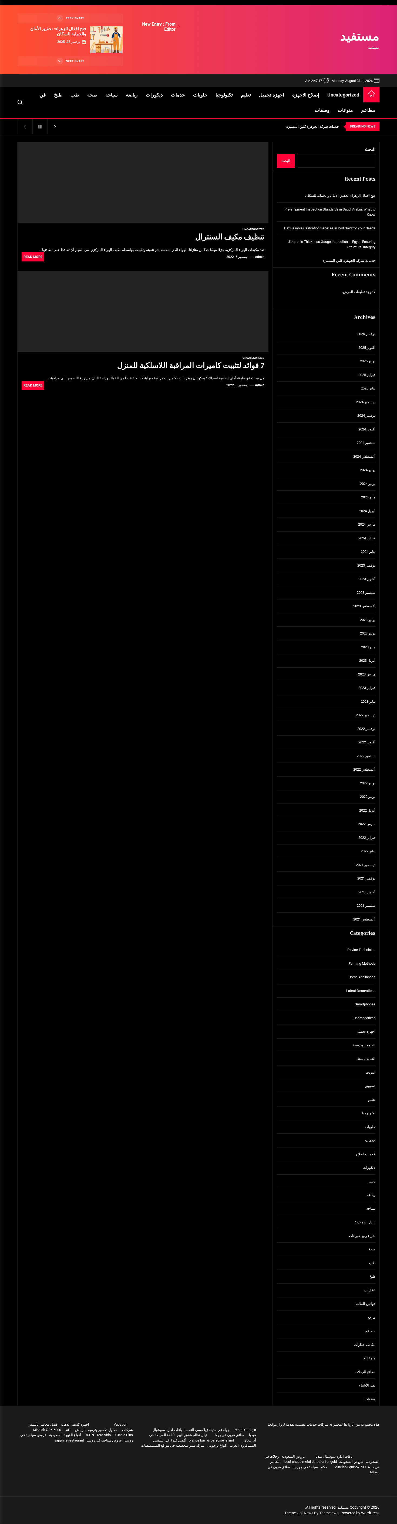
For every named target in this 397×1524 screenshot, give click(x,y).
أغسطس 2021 (364, 919)
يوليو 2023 (367, 620)
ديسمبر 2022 (365, 715)
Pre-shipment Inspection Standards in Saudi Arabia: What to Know (329, 212)
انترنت (370, 1072)
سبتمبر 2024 (366, 443)
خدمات (178, 95)
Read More (32, 257)
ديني (372, 1181)
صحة (92, 95)
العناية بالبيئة (366, 1059)
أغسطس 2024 (364, 456)
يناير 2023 (368, 701)
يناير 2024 (368, 552)
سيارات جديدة (365, 1222)
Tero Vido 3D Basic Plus (114, 1435)
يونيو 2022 (367, 797)
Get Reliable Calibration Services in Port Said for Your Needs (329, 228)
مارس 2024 (366, 524)
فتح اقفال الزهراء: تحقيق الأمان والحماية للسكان (58, 31)
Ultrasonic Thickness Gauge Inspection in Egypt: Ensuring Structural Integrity (331, 244)
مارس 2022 (366, 824)
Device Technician (361, 950)
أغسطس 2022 (364, 769)
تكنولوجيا (224, 95)
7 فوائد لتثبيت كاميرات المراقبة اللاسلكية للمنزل (190, 365)
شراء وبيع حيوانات (362, 1236)
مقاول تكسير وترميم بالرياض (96, 1430)
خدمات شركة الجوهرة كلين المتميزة (349, 260)
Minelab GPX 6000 (47, 1430)
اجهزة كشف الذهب (75, 1424)
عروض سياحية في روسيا (104, 1440)
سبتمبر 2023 (366, 593)
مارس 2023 (366, 674)
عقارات (369, 1290)
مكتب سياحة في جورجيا (309, 1467)
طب (74, 95)
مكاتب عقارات (364, 1345)
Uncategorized (343, 95)
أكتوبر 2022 (366, 742)
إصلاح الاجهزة (305, 95)
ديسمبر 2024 (365, 402)
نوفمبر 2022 (366, 729)
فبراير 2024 (366, 538)
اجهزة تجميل (271, 95)
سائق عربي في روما (229, 1435)
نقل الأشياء (367, 1385)
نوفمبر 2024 (366, 415)
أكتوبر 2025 (366, 348)
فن (43, 95)
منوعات (345, 110)
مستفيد (359, 37)
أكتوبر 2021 (366, 892)
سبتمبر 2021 (366, 906)
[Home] (371, 94)
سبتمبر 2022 (366, 756)
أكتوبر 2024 (366, 429)
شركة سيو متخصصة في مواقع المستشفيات (172, 1445)
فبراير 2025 (366, 375)
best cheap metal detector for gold (310, 1462)
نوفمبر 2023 (366, 565)
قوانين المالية (365, 1304)
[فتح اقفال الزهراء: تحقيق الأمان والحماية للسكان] (106, 39)
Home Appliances (361, 977)
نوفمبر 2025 (366, 334)
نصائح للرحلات (365, 1372)
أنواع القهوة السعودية (65, 1435)
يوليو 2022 (367, 783)
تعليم (246, 95)
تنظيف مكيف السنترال (229, 237)
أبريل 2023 (367, 660)
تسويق (370, 1086)
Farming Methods (362, 963)
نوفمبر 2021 (366, 878)
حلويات (200, 95)
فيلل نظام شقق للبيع (192, 1435)
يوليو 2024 (367, 470)
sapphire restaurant (69, 1440)
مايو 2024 (368, 497)
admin (259, 257)
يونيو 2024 (367, 484)
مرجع (371, 1317)
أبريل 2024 (367, 511)
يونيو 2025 (367, 361)
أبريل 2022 (367, 810)
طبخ (58, 95)
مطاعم (368, 110)
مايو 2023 (368, 647)
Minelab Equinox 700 (350, 1467)
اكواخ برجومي (217, 1445)
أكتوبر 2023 (366, 579)
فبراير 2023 (366, 688)
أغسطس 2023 (364, 606)
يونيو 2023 (367, 633)
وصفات (322, 110)
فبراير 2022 (366, 838)
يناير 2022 (368, 851)
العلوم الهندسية (364, 1045)
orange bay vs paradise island (211, 1440)
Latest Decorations (360, 991)
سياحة (111, 95)
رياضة (132, 95)
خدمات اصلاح (365, 1154)
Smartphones (365, 1004)
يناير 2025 (368, 388)
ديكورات (154, 95)
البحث (370, 149)
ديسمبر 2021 (365, 865)
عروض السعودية (293, 1456)
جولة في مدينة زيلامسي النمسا (207, 1430)
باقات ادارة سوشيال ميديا (334, 1456)
